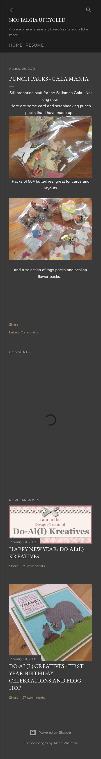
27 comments (33, 697)
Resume (35, 45)
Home (15, 45)
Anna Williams (65, 743)
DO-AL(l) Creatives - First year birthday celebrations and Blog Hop (46, 676)
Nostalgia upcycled (37, 20)
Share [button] (13, 324)
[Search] (88, 8)
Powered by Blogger (55, 732)
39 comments (33, 566)
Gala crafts (29, 332)
